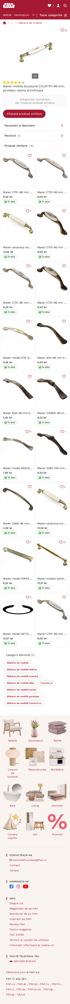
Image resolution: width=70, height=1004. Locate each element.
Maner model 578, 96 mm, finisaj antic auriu (32, 357)
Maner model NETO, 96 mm (21, 634)
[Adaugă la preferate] (30, 155)
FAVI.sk (22, 984)
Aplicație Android (25, 961)
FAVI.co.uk (35, 989)
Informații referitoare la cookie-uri (32, 945)
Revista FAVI (17, 924)
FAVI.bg (48, 989)
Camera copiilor (13, 836)
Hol (35, 834)
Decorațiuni (21, 14)
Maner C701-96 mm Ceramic (22, 192)
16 (66, 30)
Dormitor (57, 805)
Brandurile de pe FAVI (24, 913)
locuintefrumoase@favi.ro (29, 859)
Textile (57, 740)
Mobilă (7, 14)
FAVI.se (21, 989)
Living (35, 805)
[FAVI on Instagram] (18, 886)
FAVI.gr (10, 994)
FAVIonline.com (15, 972)
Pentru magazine (20, 929)
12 (64, 542)
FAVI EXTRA (17, 934)
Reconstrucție (36, 769)
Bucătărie (57, 769)
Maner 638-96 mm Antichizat (22, 413)
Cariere (14, 870)
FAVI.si (21, 994)
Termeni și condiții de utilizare (29, 939)
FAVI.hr (57, 984)
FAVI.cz (11, 984)
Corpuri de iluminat (12, 773)
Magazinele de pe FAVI (24, 908)
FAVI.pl (33, 984)
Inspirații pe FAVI (20, 918)
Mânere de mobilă (30, 22)
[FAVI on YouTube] (25, 886)
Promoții (57, 834)
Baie (12, 805)
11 (30, 431)
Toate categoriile (51, 15)
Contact (15, 865)
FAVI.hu (45, 984)
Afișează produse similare (24, 113)
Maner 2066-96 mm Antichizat (23, 523)
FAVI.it (10, 989)
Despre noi (16, 903)
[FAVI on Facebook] (11, 886)
